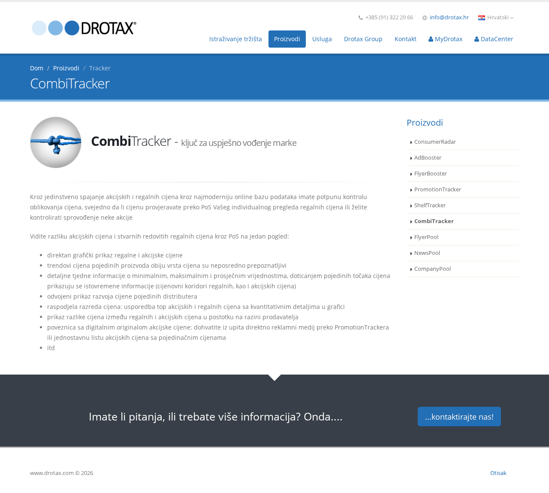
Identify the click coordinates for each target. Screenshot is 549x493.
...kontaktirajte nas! (459, 416)
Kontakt (405, 39)
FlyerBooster (430, 173)
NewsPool (427, 253)
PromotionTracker (437, 189)
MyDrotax (447, 39)
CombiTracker (434, 221)
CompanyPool (432, 268)
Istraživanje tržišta (235, 39)
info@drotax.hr (449, 17)
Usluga (322, 39)
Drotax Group (363, 39)
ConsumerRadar (435, 141)
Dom (36, 68)
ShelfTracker (430, 205)
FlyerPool (426, 237)
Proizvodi (287, 39)
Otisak (498, 473)
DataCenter (496, 39)
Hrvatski (498, 17)
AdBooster (427, 157)
